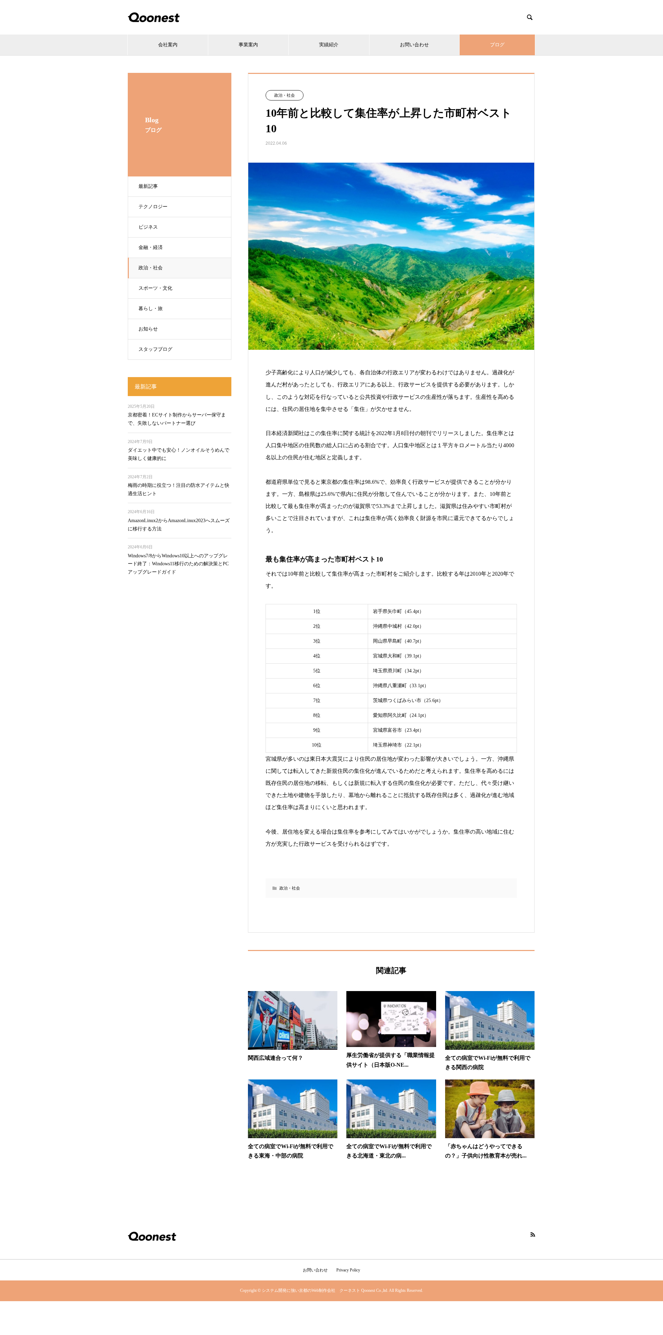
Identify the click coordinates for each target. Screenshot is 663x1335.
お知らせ (148, 329)
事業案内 (248, 44)
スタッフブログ (155, 349)
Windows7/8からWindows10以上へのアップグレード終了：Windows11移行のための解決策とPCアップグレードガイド (178, 564)
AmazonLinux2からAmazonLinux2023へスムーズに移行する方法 (179, 524)
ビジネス (148, 227)
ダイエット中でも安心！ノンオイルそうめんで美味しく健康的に (178, 454)
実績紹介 (328, 44)
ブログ (497, 44)
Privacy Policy (348, 1270)
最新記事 (148, 186)
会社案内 (167, 44)
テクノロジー (152, 206)
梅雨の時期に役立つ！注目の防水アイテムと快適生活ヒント (178, 489)
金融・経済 (150, 247)
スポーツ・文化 (155, 288)
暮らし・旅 (150, 308)
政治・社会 (150, 267)
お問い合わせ (414, 44)
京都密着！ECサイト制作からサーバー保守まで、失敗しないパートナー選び (177, 419)
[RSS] (532, 1234)
